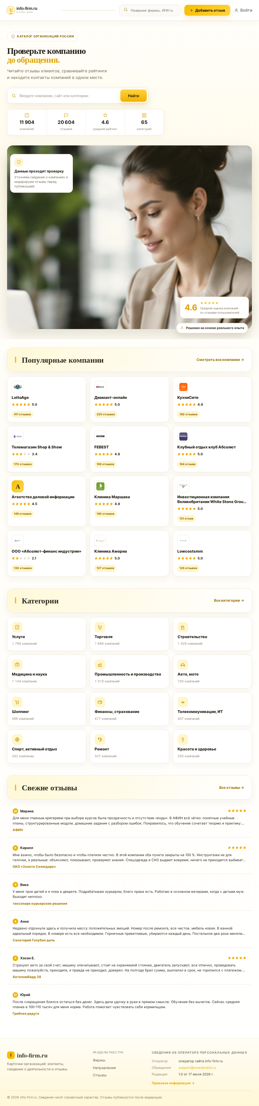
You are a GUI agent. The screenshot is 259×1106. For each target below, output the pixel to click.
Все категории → (229, 600)
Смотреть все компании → (220, 359)
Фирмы (99, 1060)
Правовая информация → (173, 1083)
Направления (104, 1068)
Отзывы (100, 1075)
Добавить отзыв (210, 10)
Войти (246, 10)
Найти (133, 96)
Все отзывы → (231, 787)
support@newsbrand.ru (197, 1068)
